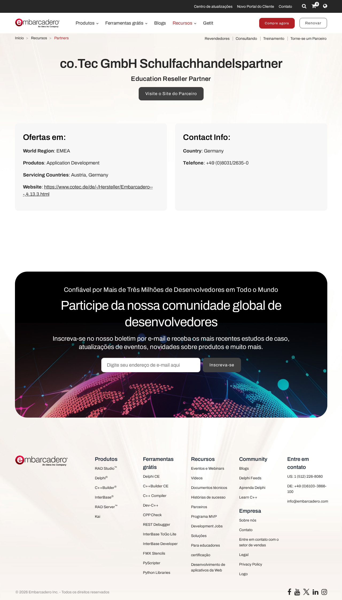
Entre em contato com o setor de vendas (259, 542)
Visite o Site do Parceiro (171, 93)
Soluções (199, 536)
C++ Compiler (154, 496)
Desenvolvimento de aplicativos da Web (208, 567)
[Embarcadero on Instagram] (324, 593)
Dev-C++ (150, 505)
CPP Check (152, 515)
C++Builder (105, 487)
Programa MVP (204, 517)
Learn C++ (248, 497)
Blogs (160, 23)
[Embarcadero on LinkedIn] (315, 593)
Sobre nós (247, 520)
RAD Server (106, 506)
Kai (97, 517)
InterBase (104, 497)
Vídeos (197, 478)
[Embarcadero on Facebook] (289, 593)
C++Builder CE (155, 486)
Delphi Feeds (250, 478)
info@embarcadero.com (307, 501)
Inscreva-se (221, 365)
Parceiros (199, 507)
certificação (200, 555)
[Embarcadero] (37, 23)
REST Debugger (156, 525)
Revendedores (217, 39)
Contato (285, 7)
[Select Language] (325, 6)
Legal (243, 555)
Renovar (313, 23)
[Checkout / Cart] (314, 6)
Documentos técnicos (209, 488)
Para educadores (205, 545)
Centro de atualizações (213, 7)
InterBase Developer (160, 544)
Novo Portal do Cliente (255, 7)
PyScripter (151, 563)
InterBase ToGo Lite (159, 534)
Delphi (101, 478)
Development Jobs (207, 526)
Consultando (246, 39)
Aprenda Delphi (252, 488)
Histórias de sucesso (208, 497)
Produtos (86, 23)
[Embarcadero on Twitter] (306, 592)
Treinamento (273, 39)
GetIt (208, 23)
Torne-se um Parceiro (308, 39)
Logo (243, 574)
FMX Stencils (154, 553)
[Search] (304, 6)
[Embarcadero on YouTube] (297, 593)
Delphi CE (151, 476)
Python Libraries (156, 573)
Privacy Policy (250, 564)
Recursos (183, 23)
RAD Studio (106, 468)
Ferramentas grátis (125, 23)
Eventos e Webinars (207, 468)
